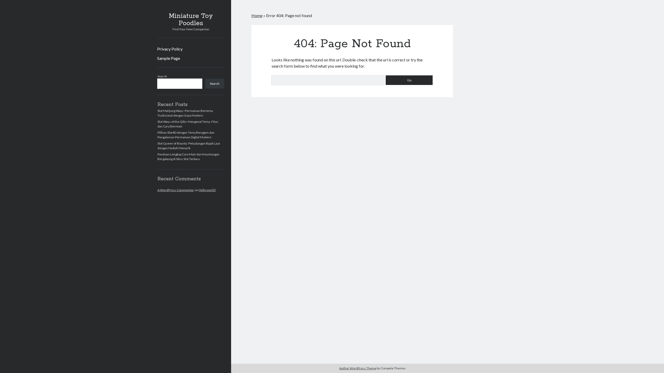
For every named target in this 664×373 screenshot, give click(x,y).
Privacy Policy (170, 48)
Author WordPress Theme (357, 368)
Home (256, 15)
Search (162, 76)
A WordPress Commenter (175, 190)
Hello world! (207, 190)
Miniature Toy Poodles (191, 19)
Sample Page (168, 58)
